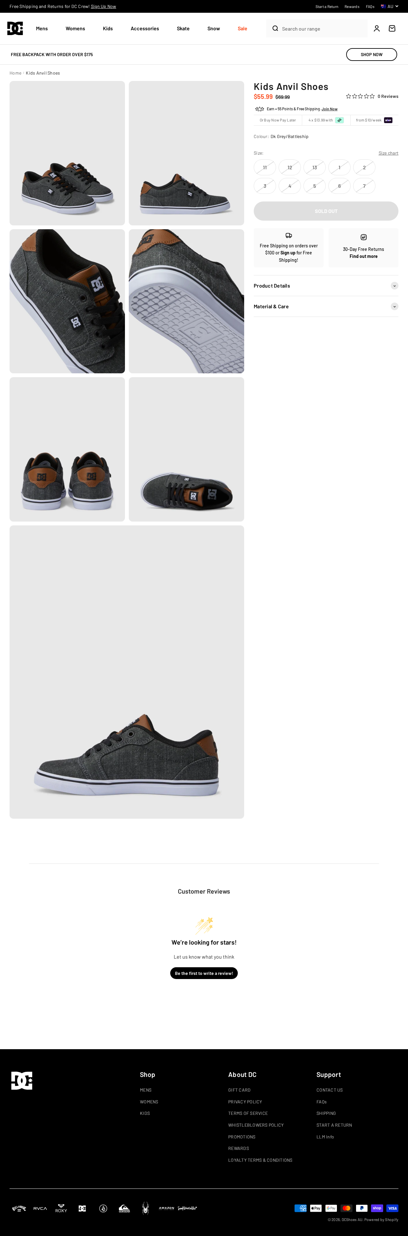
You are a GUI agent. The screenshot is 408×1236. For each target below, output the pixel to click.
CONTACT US (330, 1090)
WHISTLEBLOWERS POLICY (256, 1125)
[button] (44, 28)
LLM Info (325, 1136)
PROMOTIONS (242, 1136)
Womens (75, 28)
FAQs (322, 1101)
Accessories (145, 28)
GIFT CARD (239, 1090)
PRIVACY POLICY (245, 1101)
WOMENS (149, 1101)
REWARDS (238, 1148)
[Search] (272, 28)
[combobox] (323, 28)
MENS (145, 1090)
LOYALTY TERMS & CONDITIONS (260, 1160)
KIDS (145, 1113)
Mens (42, 28)
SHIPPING (326, 1113)
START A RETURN (334, 1125)
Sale (242, 28)
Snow (214, 28)
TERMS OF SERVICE (248, 1113)
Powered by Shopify (381, 1219)
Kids (108, 28)
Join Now (330, 109)
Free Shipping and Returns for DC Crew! (63, 6)
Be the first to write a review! (204, 973)
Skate (183, 28)
